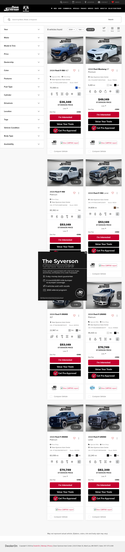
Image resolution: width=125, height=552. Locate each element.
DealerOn (36, 546)
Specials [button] (76, 8)
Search (110, 19)
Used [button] (60, 8)
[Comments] (79, 94)
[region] (65, 112)
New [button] (55, 8)
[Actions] (79, 70)
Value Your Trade (114, 8)
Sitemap (43, 546)
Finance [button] (83, 8)
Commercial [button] (67, 8)
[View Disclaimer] (72, 93)
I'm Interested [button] (65, 117)
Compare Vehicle (61, 151)
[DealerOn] (11, 546)
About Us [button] (103, 8)
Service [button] (90, 8)
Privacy (49, 546)
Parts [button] (97, 8)
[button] (80, 50)
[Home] (51, 8)
